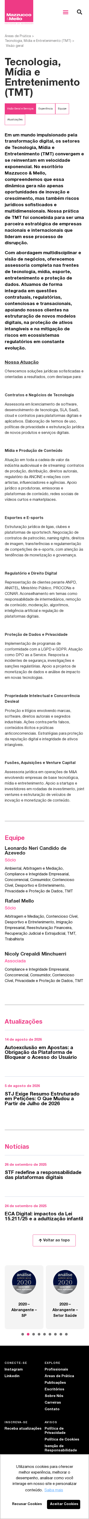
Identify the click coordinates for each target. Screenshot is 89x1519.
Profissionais (56, 1369)
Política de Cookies (62, 1439)
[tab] (20, 108)
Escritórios (54, 1389)
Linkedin (12, 1376)
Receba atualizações (23, 1428)
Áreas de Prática (59, 1376)
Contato (52, 1409)
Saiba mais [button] (53, 1490)
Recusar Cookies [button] (27, 1504)
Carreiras (53, 1402)
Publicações (55, 1382)
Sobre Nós (54, 1396)
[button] (65, 12)
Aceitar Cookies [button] (64, 1504)
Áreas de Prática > (19, 36)
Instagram (14, 1369)
